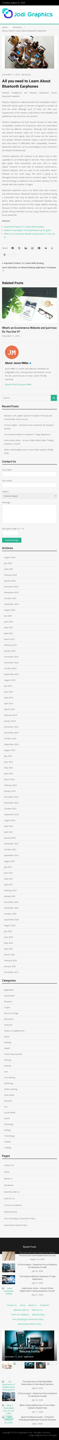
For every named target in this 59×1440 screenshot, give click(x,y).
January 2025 (10, 651)
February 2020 (10, 960)
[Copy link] (13, 254)
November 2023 (11, 732)
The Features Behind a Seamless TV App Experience (27, 434)
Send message (11, 540)
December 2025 (11, 586)
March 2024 (9, 709)
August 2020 (9, 925)
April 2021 (8, 884)
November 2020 (11, 908)
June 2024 (8, 691)
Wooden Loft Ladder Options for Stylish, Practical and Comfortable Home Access (28, 417)
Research (8, 1101)
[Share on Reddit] (45, 248)
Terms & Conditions (13, 1205)
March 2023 (9, 779)
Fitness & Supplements (14, 1030)
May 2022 (8, 826)
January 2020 (10, 966)
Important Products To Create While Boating (24, 226)
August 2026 (9, 557)
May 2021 (8, 878)
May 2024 (8, 697)
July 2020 (8, 931)
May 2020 (8, 943)
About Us (8, 1178)
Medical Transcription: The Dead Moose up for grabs (27, 230)
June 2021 (8, 873)
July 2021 (8, 867)
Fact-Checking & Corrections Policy (19, 1218)
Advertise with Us (11, 1192)
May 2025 (8, 627)
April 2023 (8, 773)
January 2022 (10, 838)
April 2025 (8, 633)
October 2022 (10, 808)
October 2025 (10, 598)
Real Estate (9, 1095)
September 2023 (11, 744)
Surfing (7, 1130)
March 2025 (9, 639)
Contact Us (9, 1165)
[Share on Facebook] (12, 248)
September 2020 (11, 919)
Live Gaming (9, 1077)
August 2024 (9, 680)
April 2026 (8, 569)
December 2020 (11, 902)
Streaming (8, 1124)
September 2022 (11, 814)
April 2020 (8, 949)
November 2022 (11, 802)
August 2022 (9, 820)
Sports (7, 1118)
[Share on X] (19, 248)
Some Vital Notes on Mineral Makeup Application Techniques (29, 267)
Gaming (7, 1042)
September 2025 (11, 604)
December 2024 (11, 656)
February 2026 (10, 575)
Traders (7, 1141)
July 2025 (8, 616)
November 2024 (11, 662)
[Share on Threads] (4, 254)
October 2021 (10, 849)
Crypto (7, 1007)
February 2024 (10, 715)
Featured (8, 1025)
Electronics (26, 74)
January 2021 (10, 896)
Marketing (8, 1083)
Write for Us (9, 1198)
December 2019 (11, 972)
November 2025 (11, 592)
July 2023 (8, 756)
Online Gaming (10, 1089)
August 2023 (9, 750)
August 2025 (9, 610)
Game (6, 1036)
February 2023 (10, 785)
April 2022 (8, 832)
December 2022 (11, 797)
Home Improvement (13, 1054)
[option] (29, 310)
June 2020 (8, 937)
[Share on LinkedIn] (25, 248)
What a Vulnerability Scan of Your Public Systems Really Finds (28, 451)
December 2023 (11, 727)
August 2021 (9, 861)
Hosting (7, 1060)
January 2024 (10, 721)
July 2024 (8, 686)
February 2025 (10, 645)
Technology (9, 1136)
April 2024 (8, 703)
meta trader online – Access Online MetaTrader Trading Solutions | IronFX (29, 442)
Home (7, 1172)
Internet (7, 1065)
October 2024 (10, 668)
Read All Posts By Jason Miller (18, 384)
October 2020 (10, 913)
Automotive (9, 995)
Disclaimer (8, 1185)
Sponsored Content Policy (15, 1225)
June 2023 (8, 762)
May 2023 (8, 767)
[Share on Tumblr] (52, 248)
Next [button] (55, 313)
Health (7, 1048)
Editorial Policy (10, 1212)
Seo (6, 1106)
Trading (7, 1147)
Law (6, 1071)
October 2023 (10, 738)
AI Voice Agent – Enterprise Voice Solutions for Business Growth (29, 427)
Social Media (9, 1112)
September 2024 (11, 674)
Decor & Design (11, 1013)
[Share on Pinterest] (39, 248)
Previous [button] (4, 313)
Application (9, 990)
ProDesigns (52, 1435)
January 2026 (10, 580)
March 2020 (9, 954)
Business (8, 1001)
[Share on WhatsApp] (32, 248)
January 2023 (10, 791)
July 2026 (8, 563)
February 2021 (10, 890)
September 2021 (11, 855)
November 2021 (11, 843)
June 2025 (8, 621)
